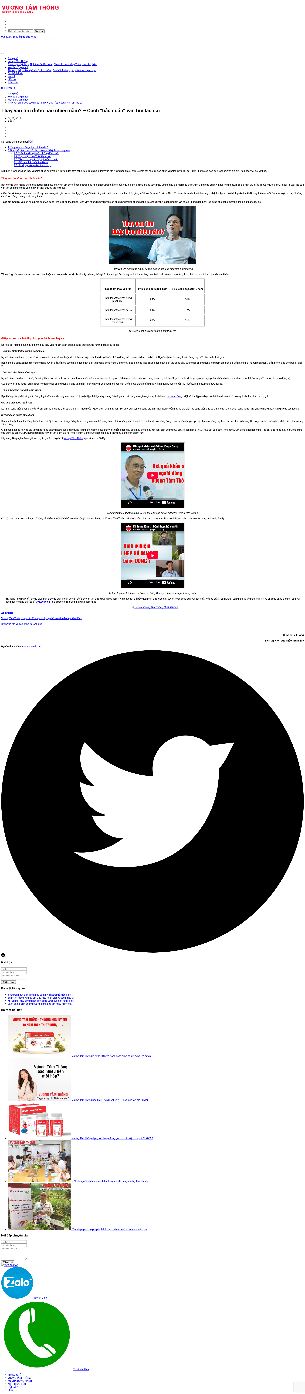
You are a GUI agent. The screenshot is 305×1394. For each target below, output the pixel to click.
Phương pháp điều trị (19, 70)
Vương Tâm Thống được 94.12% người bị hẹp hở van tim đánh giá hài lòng (41, 618)
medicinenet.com (31, 646)
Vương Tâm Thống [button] (18, 61)
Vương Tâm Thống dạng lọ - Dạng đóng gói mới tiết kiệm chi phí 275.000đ (112, 1138)
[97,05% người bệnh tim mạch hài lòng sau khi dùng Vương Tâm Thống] (40, 1181)
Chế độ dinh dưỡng (41, 70)
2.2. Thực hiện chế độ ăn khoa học (32, 156)
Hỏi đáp (12, 76)
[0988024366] (9, 1265)
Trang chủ (13, 58)
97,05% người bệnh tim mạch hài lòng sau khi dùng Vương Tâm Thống (110, 1181)
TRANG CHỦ (14, 1374)
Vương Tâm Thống (74, 438)
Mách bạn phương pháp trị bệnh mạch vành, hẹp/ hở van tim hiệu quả (109, 1229)
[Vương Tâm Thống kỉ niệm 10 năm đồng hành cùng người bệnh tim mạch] (40, 1056)
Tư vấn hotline (81, 1369)
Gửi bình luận (8, 982)
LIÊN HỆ (12, 1389)
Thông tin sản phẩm (86, 64)
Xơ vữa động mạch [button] (18, 67)
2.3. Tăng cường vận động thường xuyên (36, 159)
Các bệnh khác (15, 73)
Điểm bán (13, 82)
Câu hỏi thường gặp (63, 70)
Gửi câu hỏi (8, 1262)
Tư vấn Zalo (40, 1297)
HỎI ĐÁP (13, 1386)
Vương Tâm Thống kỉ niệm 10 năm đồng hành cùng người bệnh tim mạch (111, 1056)
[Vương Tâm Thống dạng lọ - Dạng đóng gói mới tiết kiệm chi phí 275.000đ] (40, 1138)
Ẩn (30, 141)
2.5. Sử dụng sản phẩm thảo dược (32, 165)
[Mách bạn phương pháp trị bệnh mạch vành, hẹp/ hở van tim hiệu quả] (40, 1229)
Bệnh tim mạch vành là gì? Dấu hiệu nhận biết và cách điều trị (41, 997)
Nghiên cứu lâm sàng (41, 64)
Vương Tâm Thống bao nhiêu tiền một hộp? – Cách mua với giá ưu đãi (110, 1100)
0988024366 (8, 36)
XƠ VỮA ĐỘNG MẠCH (20, 1380)
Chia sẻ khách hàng (64, 64)
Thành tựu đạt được (18, 64)
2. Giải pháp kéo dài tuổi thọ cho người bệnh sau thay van (39, 150)
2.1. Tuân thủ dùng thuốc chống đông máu (36, 153)
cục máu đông (174, 396)
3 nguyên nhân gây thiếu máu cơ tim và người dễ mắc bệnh (39, 994)
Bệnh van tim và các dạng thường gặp (21, 623)
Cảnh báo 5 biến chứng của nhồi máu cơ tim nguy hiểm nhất (40, 1003)
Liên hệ (12, 79)
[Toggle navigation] (2, 53)
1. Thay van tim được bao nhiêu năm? (28, 147)
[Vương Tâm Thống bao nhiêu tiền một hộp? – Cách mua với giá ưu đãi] (40, 1100)
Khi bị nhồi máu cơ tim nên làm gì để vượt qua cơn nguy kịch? (41, 1000)
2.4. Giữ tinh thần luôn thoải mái (31, 162)
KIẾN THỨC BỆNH (17, 1383)
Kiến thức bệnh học (85, 70)
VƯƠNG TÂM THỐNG (19, 1377)
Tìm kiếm (39, 31)
